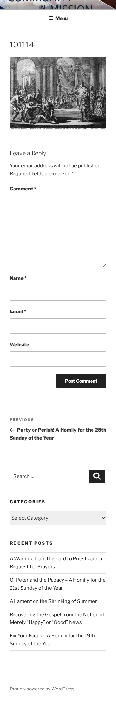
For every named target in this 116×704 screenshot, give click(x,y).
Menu (61, 18)
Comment (23, 189)
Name (18, 278)
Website (19, 345)
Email (18, 311)
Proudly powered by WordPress (42, 688)
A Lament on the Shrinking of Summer (53, 601)
